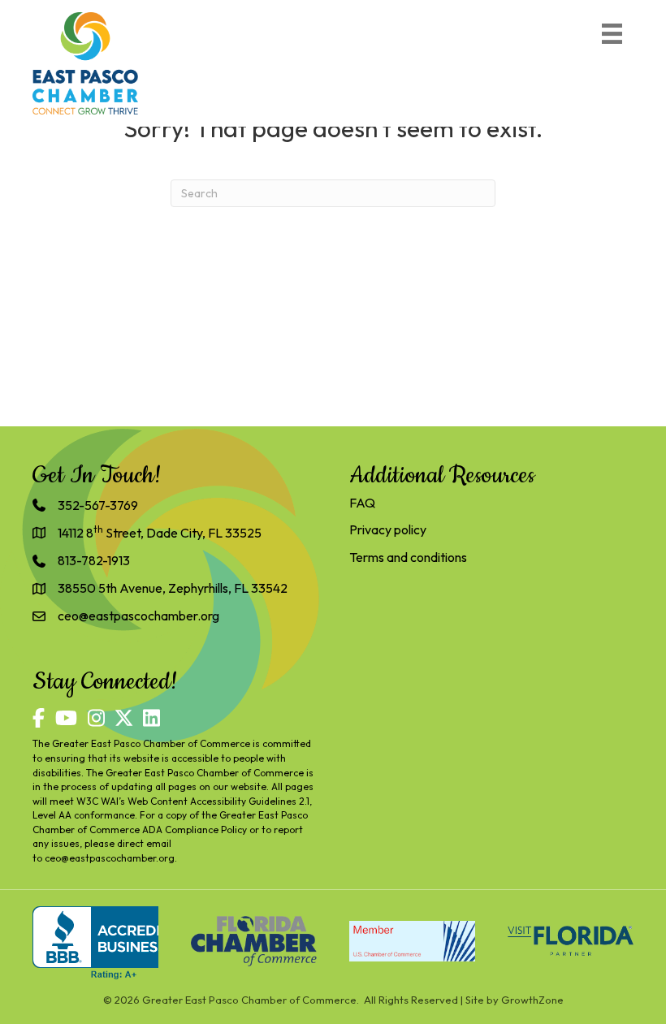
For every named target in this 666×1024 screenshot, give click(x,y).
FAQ (362, 503)
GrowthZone (532, 999)
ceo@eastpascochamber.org (110, 858)
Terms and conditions (408, 557)
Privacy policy (387, 529)
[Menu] (612, 33)
